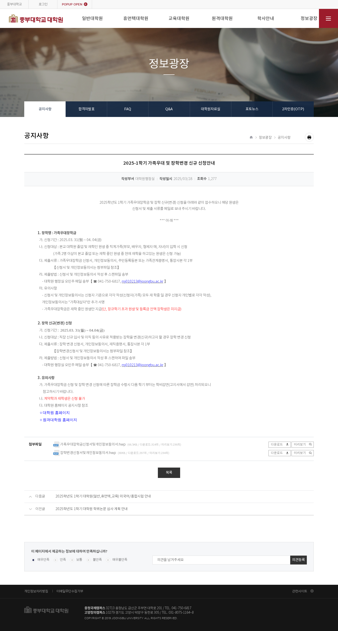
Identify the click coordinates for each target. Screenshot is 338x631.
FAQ (127, 109)
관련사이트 (299, 591)
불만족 (97, 560)
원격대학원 (222, 18)
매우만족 (43, 560)
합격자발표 (86, 109)
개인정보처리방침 (36, 591)
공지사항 (45, 109)
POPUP (74, 4)
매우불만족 (119, 560)
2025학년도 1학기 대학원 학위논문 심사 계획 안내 (91, 509)
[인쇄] (309, 137)
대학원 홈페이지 (56, 413)
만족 (63, 560)
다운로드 (277, 444)
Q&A (169, 109)
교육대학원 (179, 18)
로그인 (43, 4)
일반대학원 (92, 18)
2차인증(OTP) (293, 109)
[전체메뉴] (328, 18)
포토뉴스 (251, 109)
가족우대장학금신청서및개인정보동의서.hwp (93, 445)
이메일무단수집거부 (69, 591)
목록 (169, 473)
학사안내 (265, 18)
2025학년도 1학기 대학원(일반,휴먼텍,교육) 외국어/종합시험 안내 (103, 496)
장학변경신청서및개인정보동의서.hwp (88, 453)
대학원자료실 (210, 109)
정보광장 (309, 18)
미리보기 (300, 444)
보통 (79, 560)
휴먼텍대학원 (135, 18)
